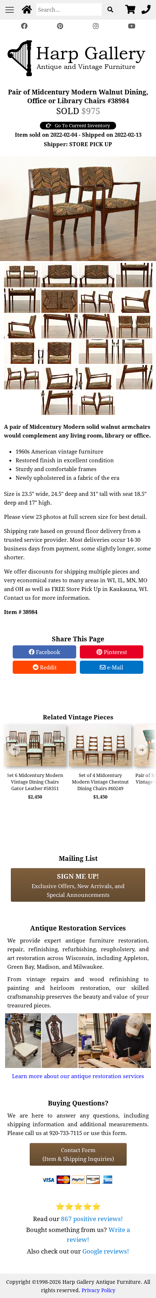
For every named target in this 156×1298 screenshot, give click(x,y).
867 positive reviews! (92, 1219)
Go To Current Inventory (82, 125)
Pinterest (114, 652)
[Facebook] (24, 26)
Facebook (47, 652)
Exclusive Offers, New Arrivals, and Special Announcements (78, 884)
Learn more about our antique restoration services (78, 1076)
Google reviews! (105, 1251)
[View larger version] (78, 207)
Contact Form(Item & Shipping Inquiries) (78, 1154)
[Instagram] (96, 26)
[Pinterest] (60, 26)
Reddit (47, 667)
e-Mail (114, 667)
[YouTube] (131, 26)
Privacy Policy (98, 1290)
